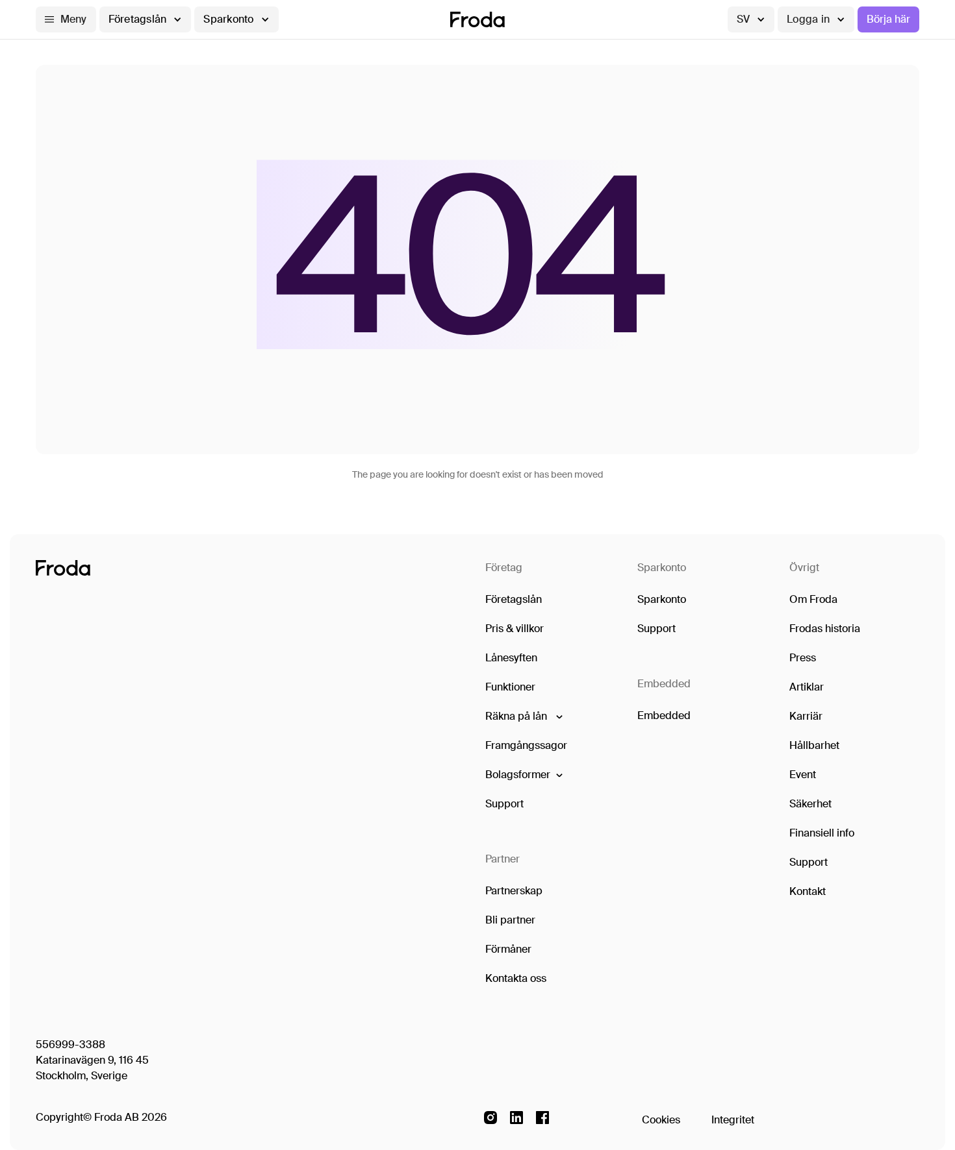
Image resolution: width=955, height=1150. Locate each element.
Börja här (888, 19)
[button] (66, 19)
